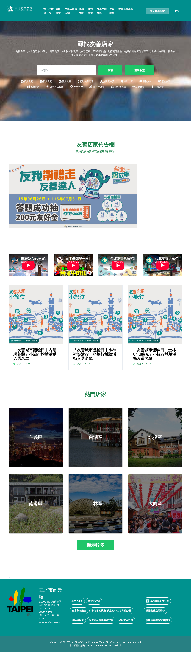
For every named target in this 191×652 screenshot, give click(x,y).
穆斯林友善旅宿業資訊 (158, 620)
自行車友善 (98, 86)
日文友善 (47, 81)
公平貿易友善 (56, 86)
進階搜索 (139, 70)
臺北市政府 (94, 601)
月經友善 (159, 86)
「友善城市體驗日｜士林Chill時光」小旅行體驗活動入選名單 (154, 354)
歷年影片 (111, 10)
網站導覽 (90, 10)
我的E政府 (77, 601)
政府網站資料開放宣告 (101, 620)
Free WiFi (78, 86)
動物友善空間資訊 (155, 610)
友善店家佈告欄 (71, 10)
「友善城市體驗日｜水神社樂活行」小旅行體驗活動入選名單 (94, 354)
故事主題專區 (102, 10)
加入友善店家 (157, 11)
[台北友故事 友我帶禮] (73, 195)
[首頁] (19, 9)
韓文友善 (66, 81)
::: (40, 9)
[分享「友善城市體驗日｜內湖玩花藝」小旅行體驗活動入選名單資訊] (36, 314)
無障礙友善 (108, 81)
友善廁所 (35, 86)
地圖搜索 (58, 10)
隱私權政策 (78, 620)
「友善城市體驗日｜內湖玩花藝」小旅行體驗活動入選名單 (35, 354)
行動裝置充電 (86, 81)
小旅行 (51, 10)
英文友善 (28, 81)
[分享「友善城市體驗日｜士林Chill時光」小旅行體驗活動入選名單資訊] (155, 314)
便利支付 (147, 81)
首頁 (44, 10)
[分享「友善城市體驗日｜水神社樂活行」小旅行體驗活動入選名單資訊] (95, 314)
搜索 (110, 70)
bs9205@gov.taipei (49, 621)
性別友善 (128, 81)
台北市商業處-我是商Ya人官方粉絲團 (111, 610)
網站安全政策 (126, 620)
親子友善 (139, 86)
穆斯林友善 (120, 86)
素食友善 (166, 81)
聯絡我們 (81, 10)
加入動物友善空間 (159, 600)
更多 (35, 437)
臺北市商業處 (79, 610)
